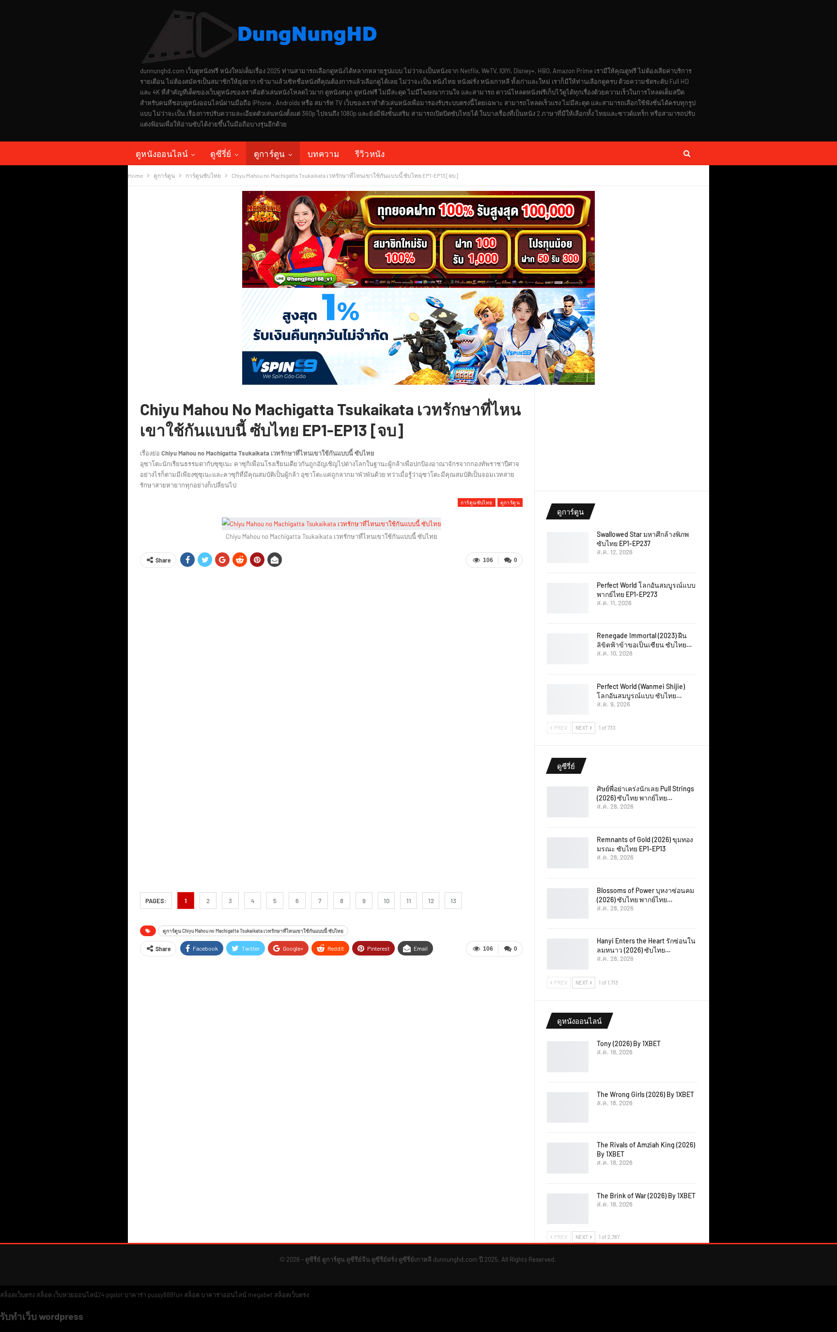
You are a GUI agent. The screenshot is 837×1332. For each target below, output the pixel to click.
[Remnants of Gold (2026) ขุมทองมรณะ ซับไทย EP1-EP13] (568, 852)
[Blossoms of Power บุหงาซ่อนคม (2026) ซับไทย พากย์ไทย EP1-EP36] (568, 903)
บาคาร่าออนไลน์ (224, 1295)
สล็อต (44, 1295)
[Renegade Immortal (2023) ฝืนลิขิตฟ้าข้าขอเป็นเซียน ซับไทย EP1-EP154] (568, 648)
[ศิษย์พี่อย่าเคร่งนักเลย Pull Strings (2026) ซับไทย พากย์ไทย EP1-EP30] (568, 801)
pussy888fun (165, 1295)
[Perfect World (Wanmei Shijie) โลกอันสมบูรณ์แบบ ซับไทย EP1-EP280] (568, 699)
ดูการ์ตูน (269, 153)
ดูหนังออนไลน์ (162, 153)
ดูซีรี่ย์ (220, 153)
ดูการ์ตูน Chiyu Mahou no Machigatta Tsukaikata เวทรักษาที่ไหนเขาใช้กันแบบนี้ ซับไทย (253, 931)
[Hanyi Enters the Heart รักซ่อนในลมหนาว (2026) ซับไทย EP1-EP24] (568, 954)
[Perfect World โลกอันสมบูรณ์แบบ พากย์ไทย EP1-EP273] (568, 598)
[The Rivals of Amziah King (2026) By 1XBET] (568, 1158)
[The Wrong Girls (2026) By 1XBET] (568, 1107)
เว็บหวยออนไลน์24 (79, 1295)
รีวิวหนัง (370, 153)
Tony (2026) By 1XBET (629, 1043)
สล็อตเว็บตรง (17, 1295)
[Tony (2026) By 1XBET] (568, 1056)
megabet (260, 1295)
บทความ (324, 153)
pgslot (114, 1295)
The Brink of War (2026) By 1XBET (646, 1195)
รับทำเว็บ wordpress (41, 1316)
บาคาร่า (135, 1295)
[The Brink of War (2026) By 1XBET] (568, 1208)
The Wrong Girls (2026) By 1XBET (645, 1094)
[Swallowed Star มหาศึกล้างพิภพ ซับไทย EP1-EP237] (568, 547)
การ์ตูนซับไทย (477, 502)
